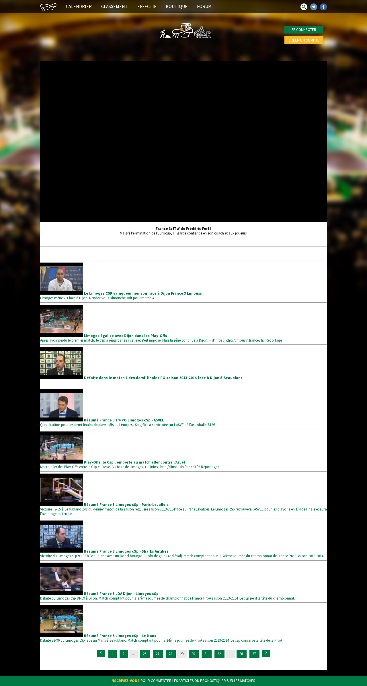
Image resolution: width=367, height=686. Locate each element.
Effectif (146, 6)
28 (171, 653)
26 (145, 653)
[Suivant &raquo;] (266, 653)
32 (219, 653)
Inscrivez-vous (125, 680)
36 (241, 653)
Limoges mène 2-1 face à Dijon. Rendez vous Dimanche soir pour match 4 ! (122, 295)
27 (158, 653)
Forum (204, 6)
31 (206, 653)
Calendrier (79, 6)
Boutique (177, 6)
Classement (114, 6)
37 (254, 653)
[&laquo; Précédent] (101, 653)
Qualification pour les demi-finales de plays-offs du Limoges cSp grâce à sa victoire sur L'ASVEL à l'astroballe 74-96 (127, 422)
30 (194, 653)
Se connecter (304, 29)
